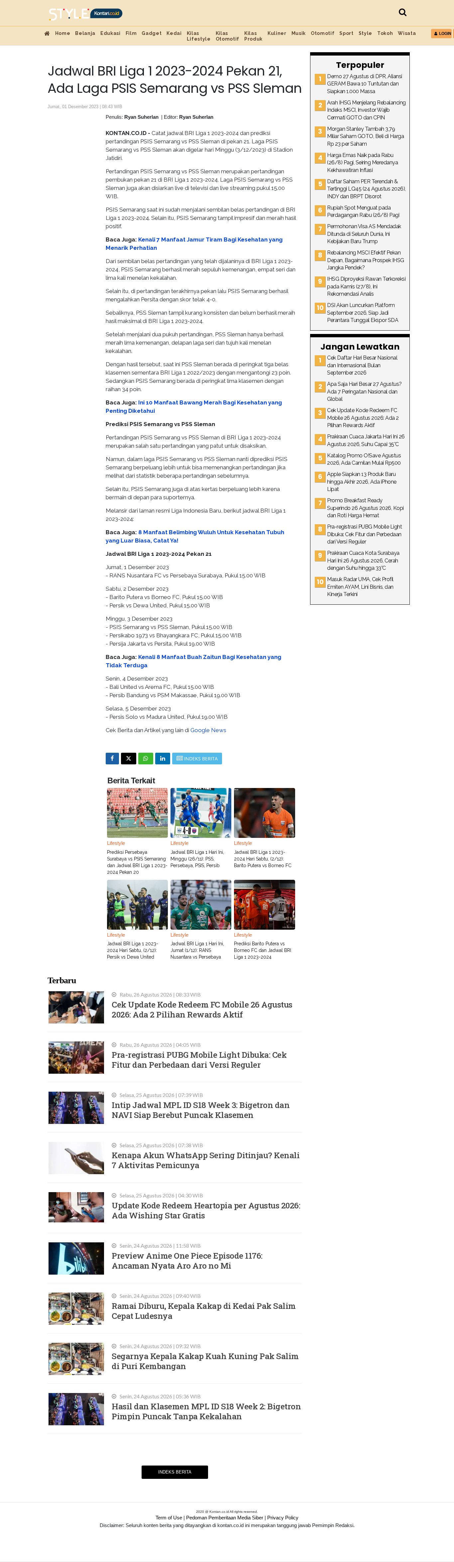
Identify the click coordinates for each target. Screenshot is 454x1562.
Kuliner (277, 33)
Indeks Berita (174, 1472)
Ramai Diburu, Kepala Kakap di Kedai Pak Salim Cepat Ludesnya (204, 1310)
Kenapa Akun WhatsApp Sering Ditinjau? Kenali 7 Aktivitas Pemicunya (205, 1160)
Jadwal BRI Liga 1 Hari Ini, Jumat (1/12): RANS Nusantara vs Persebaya (197, 950)
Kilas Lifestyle (199, 36)
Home (62, 33)
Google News (208, 730)
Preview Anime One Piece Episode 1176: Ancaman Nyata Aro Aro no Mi (187, 1260)
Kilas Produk (253, 36)
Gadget (152, 33)
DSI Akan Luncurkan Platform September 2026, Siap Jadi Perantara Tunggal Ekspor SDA (362, 312)
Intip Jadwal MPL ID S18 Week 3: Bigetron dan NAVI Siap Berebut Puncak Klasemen (200, 1109)
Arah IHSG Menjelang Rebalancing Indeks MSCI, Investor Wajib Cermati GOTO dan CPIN (366, 110)
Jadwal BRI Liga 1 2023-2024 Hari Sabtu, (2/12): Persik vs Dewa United (132, 950)
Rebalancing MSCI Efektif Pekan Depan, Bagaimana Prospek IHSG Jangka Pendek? (365, 260)
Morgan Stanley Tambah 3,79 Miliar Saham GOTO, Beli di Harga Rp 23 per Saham (365, 136)
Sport (346, 33)
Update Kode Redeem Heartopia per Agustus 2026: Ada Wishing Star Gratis (206, 1210)
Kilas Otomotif (227, 36)
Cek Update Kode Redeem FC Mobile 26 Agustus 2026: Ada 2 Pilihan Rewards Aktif (202, 1009)
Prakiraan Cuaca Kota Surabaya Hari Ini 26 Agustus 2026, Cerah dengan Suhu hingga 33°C (363, 560)
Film (131, 33)
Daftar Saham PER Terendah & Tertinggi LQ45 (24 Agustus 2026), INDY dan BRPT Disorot (366, 189)
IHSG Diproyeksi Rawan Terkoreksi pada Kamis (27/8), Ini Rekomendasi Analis (366, 286)
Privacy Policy (282, 1517)
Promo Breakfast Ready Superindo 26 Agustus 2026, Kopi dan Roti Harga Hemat (365, 508)
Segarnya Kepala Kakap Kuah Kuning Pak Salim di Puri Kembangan (205, 1360)
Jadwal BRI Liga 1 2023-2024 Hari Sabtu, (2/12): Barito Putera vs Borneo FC (262, 859)
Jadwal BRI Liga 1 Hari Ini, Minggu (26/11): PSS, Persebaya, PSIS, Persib (197, 859)
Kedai (174, 33)
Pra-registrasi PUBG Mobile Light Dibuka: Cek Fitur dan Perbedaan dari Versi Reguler (199, 1059)
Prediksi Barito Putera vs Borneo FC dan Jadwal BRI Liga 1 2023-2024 (262, 950)
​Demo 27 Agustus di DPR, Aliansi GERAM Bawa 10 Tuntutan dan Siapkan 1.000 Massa (364, 83)
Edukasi (110, 33)
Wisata (407, 33)
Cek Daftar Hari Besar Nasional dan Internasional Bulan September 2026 (362, 365)
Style (365, 33)
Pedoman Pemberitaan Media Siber (224, 1517)
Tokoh (385, 33)
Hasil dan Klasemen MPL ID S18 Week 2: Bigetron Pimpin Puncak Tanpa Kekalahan (206, 1411)
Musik (298, 33)
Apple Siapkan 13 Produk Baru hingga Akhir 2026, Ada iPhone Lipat (362, 481)
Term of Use (169, 1517)
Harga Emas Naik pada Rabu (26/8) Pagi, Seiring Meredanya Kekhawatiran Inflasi (362, 162)
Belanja (85, 33)
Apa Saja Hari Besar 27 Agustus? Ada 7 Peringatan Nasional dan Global (364, 391)
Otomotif (322, 33)
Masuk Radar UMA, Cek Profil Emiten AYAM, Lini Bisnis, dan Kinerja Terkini (360, 586)
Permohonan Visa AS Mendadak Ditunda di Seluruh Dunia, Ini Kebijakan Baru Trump (364, 233)
